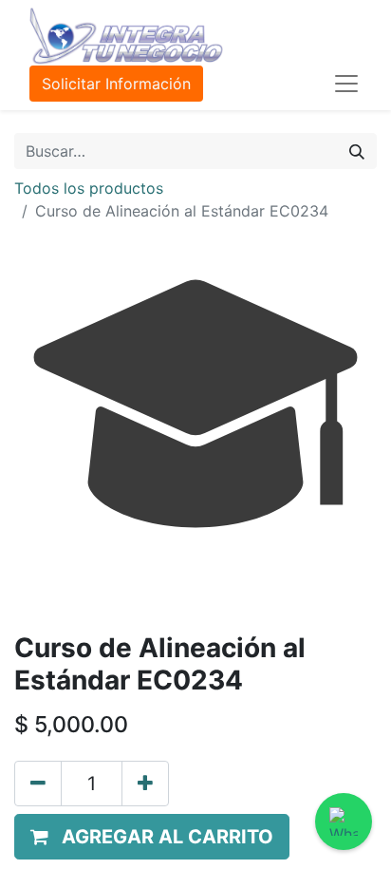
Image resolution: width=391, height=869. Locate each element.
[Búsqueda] (357, 151)
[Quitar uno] (38, 783)
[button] (151, 837)
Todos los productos (88, 188)
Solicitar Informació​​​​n (116, 83)
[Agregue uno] (145, 783)
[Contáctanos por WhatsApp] (343, 821)
